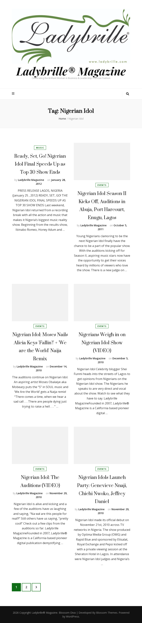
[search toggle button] (127, 93)
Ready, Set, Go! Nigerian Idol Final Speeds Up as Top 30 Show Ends (40, 164)
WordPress (72, 616)
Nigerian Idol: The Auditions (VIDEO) (40, 481)
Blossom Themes (106, 612)
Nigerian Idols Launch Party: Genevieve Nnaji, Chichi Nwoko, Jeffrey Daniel (102, 489)
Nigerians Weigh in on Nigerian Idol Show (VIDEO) (102, 342)
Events (101, 185)
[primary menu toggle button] (13, 93)
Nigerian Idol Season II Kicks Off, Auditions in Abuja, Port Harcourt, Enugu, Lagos (101, 205)
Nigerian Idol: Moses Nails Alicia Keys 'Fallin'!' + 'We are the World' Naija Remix (40, 346)
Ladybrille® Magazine (71, 70)
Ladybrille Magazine (31, 180)
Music (40, 147)
